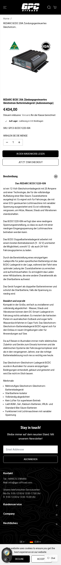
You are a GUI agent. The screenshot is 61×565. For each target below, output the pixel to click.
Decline (19, 559)
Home (6, 18)
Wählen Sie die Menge (15, 135)
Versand (26, 115)
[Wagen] (55, 7)
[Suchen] (49, 7)
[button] (5, 7)
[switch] (7, 559)
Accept (41, 559)
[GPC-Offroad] (30, 7)
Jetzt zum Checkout (30, 162)
